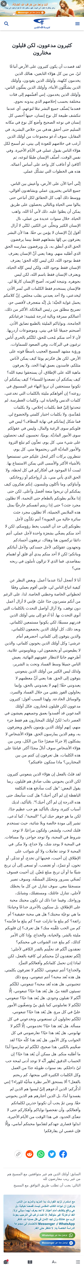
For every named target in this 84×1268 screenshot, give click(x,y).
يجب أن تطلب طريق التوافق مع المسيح (42, 1185)
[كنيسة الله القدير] (42, 23)
